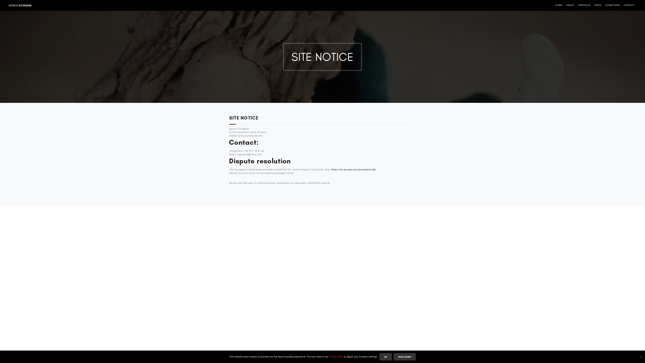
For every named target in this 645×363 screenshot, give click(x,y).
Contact (629, 5)
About (570, 5)
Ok (385, 357)
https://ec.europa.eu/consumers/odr (353, 169)
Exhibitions (613, 5)
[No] (640, 356)
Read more (404, 357)
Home (558, 5)
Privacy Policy (336, 356)
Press (598, 5)
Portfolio (584, 5)
